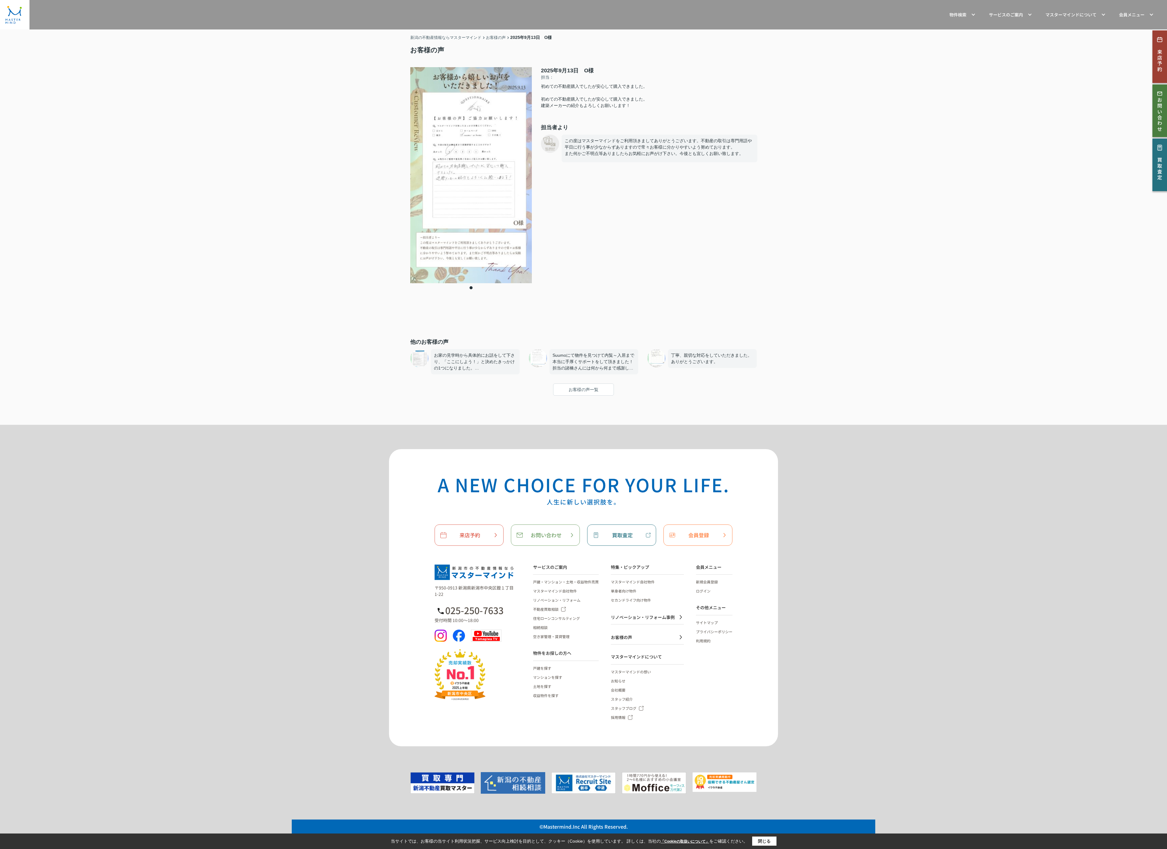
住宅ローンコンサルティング (556, 618)
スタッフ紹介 (622, 699)
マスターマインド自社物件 (555, 590)
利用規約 (703, 640)
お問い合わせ (546, 535)
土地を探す (542, 686)
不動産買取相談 (546, 609)
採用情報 (618, 717)
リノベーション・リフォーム (556, 600)
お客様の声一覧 (583, 389)
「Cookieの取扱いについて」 (685, 841)
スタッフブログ (623, 708)
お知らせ (618, 680)
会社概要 (618, 690)
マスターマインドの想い (631, 671)
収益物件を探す (546, 695)
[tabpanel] (471, 175)
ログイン (703, 590)
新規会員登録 (707, 581)
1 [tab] (471, 287)
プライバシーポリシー (714, 631)
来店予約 (470, 535)
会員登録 (698, 535)
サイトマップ (707, 622)
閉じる (764, 841)
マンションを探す (547, 677)
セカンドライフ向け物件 (631, 600)
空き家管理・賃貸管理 (551, 636)
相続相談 (540, 627)
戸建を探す (542, 668)
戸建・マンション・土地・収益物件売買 (566, 581)
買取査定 (622, 535)
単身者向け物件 (623, 590)
